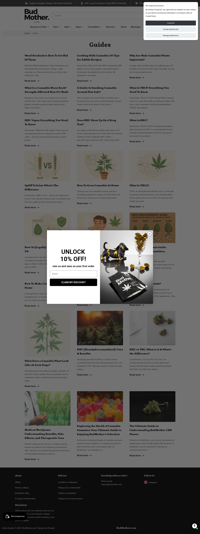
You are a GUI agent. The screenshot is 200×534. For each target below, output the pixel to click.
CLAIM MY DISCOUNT (73, 282)
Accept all (170, 23)
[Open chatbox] (194, 526)
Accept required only (170, 29)
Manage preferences (171, 36)
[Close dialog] (149, 233)
